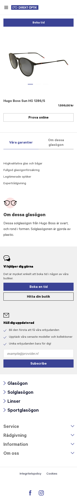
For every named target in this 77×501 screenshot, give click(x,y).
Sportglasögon (21, 411)
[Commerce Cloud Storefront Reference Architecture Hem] (27, 7)
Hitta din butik (38, 297)
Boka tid (39, 23)
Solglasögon (18, 393)
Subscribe (38, 364)
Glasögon (15, 384)
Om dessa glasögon (56, 143)
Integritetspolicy (30, 474)
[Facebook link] (30, 492)
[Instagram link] (41, 492)
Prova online (38, 118)
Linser (11, 402)
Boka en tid (39, 287)
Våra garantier (21, 143)
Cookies (51, 474)
